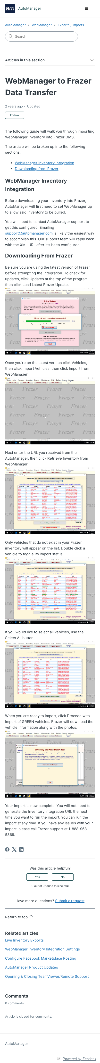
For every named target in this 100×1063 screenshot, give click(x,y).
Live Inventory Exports (24, 940)
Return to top (17, 917)
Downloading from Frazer (36, 168)
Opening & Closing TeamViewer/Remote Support (47, 976)
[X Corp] (14, 849)
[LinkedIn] (21, 849)
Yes (37, 877)
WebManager (42, 25)
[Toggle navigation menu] (86, 9)
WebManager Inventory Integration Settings (42, 949)
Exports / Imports (71, 25)
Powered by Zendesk (79, 1059)
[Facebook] (7, 849)
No (63, 877)
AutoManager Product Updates (31, 967)
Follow (14, 115)
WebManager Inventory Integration (44, 163)
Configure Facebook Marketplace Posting (40, 958)
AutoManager (15, 25)
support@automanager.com (29, 233)
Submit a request (69, 901)
